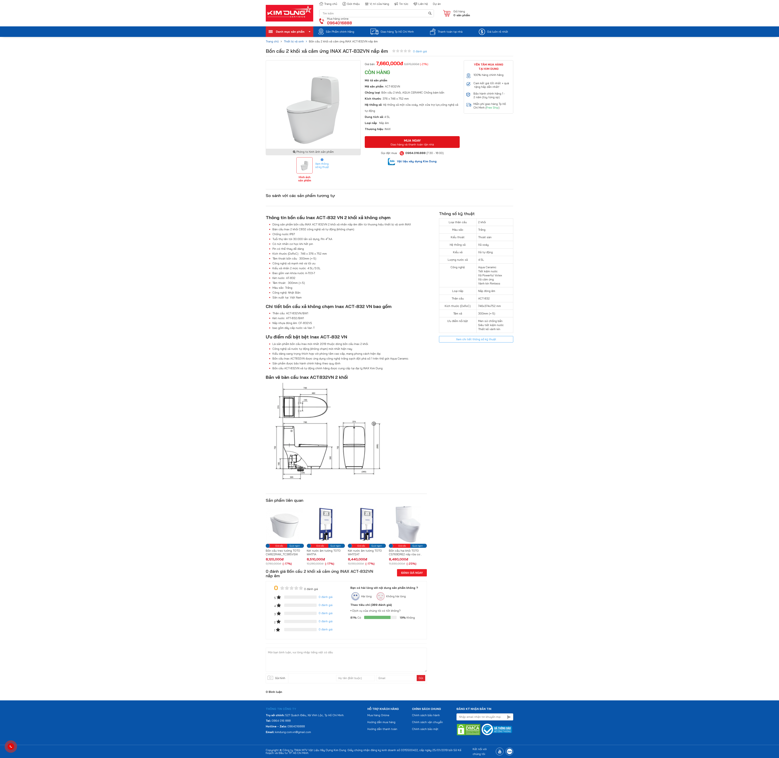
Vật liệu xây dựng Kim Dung (417, 161)
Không (407, 617)
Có (355, 617)
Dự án (437, 4)
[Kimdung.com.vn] (289, 13)
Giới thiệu (353, 4)
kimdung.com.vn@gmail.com (293, 732)
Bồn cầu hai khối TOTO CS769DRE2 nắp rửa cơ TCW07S (363, 552)
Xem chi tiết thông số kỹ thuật (476, 339)
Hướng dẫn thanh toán (382, 729)
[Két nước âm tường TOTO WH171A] (285, 524)
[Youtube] (500, 751)
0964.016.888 (415, 153)
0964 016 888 (281, 720)
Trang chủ (330, 4)
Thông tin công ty (281, 709)
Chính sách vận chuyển (427, 722)
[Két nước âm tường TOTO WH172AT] (326, 524)
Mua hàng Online (378, 715)
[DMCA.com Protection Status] (468, 729)
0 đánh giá (420, 51)
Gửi (421, 678)
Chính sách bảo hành (426, 715)
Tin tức (403, 4)
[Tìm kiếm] (430, 13)
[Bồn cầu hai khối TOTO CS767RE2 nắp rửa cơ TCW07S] (408, 524)
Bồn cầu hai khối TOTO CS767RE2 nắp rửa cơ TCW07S (404, 552)
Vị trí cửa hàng (379, 4)
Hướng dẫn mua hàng (381, 722)
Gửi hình (280, 678)
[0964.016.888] (11, 746)
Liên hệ (423, 4)
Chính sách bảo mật (425, 729)
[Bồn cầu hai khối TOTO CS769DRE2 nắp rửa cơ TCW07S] (367, 524)
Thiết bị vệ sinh (294, 41)
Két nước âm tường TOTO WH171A (283, 552)
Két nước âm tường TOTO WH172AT (324, 552)
